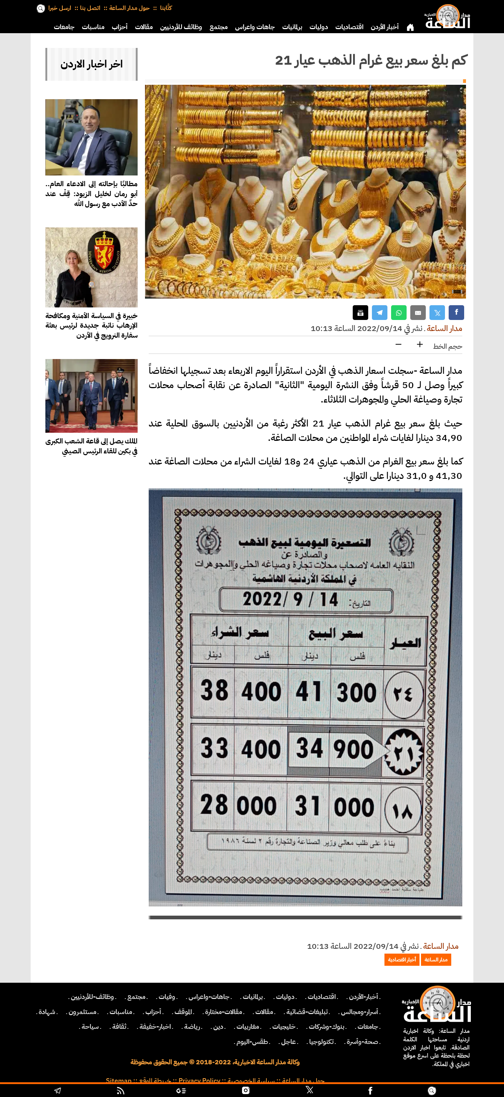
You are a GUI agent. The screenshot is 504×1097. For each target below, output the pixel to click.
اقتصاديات (349, 27)
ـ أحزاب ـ (153, 1012)
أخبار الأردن (385, 27)
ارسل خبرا (59, 8)
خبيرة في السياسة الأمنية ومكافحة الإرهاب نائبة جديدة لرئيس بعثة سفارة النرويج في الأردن (91, 325)
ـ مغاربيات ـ (247, 1026)
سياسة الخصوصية (251, 1081)
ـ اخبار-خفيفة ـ (155, 1026)
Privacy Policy (199, 1081)
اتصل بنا (90, 8)
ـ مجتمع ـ (136, 997)
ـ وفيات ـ (166, 997)
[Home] (445, 14)
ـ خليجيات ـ (284, 1026)
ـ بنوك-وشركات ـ (326, 1026)
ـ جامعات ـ (367, 1026)
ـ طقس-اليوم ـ (252, 1041)
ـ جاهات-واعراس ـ (209, 997)
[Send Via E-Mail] (418, 312)
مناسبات (93, 27)
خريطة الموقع (155, 1081)
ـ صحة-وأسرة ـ (362, 1041)
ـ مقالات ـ (264, 1012)
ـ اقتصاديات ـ (321, 997)
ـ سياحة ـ (90, 1026)
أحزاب (120, 27)
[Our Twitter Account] (309, 1091)
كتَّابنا (165, 8)
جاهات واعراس (255, 27)
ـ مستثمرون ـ (82, 1012)
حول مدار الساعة (129, 8)
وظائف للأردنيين (181, 27)
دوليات (319, 27)
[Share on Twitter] (437, 312)
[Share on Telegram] (379, 312)
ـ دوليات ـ (285, 997)
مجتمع (219, 27)
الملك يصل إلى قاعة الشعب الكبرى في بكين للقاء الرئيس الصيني (91, 446)
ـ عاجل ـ (288, 1041)
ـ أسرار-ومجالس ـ (359, 1012)
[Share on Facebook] (456, 312)
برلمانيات (292, 27)
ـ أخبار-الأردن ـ (363, 997)
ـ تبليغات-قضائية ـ (307, 1012)
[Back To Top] (469, 1091)
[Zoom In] (420, 345)
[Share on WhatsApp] (399, 312)
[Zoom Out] (398, 345)
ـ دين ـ (218, 1026)
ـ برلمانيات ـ (253, 997)
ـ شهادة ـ (47, 1012)
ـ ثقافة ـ (119, 1026)
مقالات (144, 27)
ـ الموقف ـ (183, 1012)
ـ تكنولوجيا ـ (321, 1041)
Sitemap (119, 1081)
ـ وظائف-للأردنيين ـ (92, 997)
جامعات (64, 27)
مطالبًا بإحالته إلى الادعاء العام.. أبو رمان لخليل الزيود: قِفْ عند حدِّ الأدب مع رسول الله (91, 193)
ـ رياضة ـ (192, 1026)
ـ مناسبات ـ (120, 1012)
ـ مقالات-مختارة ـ (223, 1012)
